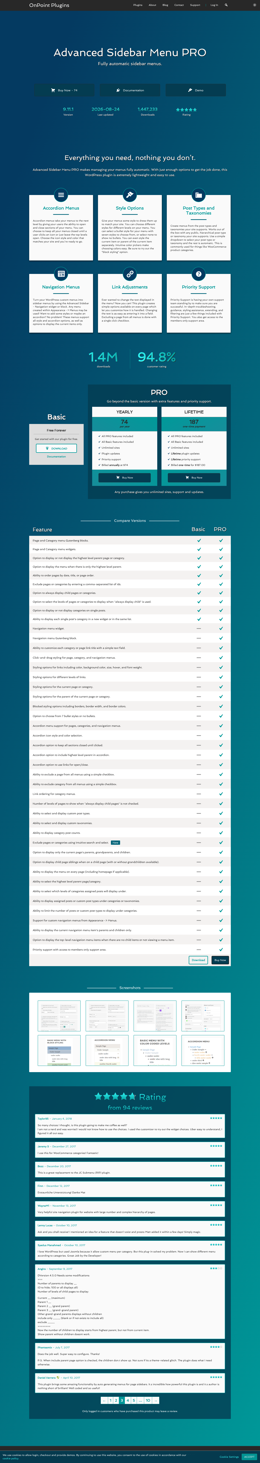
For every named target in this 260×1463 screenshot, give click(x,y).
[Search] (226, 5)
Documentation (133, 90)
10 (148, 1400)
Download (59, 448)
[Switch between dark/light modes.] (255, 5)
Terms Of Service (126, 1454)
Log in (190, 1454)
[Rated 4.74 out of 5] (186, 110)
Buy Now (67, 90)
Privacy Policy (151, 1454)
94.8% (156, 356)
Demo (198, 90)
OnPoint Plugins (49, 5)
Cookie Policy (174, 1454)
